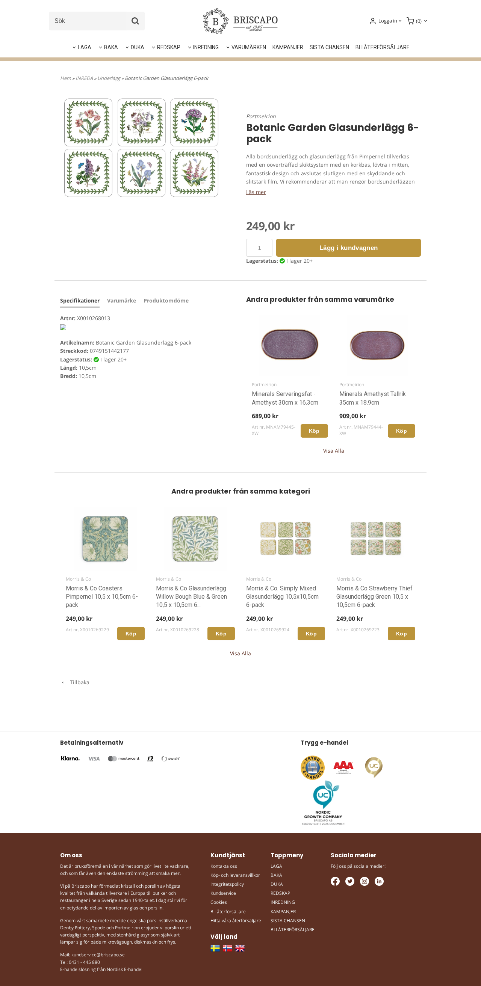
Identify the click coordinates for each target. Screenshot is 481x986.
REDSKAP (168, 47)
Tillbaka (77, 682)
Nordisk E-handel (124, 969)
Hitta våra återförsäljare (235, 920)
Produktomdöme (166, 300)
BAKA (111, 47)
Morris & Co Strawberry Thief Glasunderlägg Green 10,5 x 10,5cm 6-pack (374, 597)
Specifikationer (80, 300)
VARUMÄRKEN (248, 47)
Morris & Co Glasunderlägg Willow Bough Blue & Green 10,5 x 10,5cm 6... (191, 597)
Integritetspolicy (227, 884)
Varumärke (121, 300)
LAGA (84, 47)
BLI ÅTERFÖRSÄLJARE (382, 47)
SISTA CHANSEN (329, 47)
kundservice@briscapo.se (98, 954)
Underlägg (109, 78)
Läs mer (256, 192)
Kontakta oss (223, 866)
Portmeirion (261, 116)
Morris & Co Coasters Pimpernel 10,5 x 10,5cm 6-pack (102, 597)
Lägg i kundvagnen (348, 247)
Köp (314, 431)
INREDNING (206, 47)
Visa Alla (333, 450)
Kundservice (223, 893)
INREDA (85, 78)
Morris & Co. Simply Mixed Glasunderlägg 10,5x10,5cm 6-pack (282, 597)
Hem (65, 78)
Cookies (218, 902)
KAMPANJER (287, 47)
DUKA (137, 47)
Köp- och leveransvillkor (235, 875)
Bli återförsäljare (228, 911)
